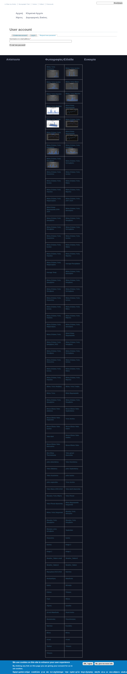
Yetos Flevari (70, 496)
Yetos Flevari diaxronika (55, 504)
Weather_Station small (54, 558)
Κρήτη (49, 585)
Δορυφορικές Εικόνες (36, 17)
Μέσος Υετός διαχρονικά (55, 512)
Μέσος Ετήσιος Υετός (73, 119)
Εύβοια (49, 592)
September (69, 530)
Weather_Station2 (53, 565)
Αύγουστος (50, 538)
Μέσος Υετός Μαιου (72, 82)
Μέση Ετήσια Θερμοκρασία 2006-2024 (53, 209)
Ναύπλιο (68, 572)
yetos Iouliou (70, 475)
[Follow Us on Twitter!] (87, 3)
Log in (33, 35)
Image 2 (49, 551)
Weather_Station (71, 565)
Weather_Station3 (72, 558)
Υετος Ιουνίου (70, 482)
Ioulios (68, 538)
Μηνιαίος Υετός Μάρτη (54, 496)
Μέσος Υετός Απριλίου (54, 94)
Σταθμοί (41, 4)
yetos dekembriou (53, 462)
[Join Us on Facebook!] (90, 3)
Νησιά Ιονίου (70, 612)
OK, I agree (88, 664)
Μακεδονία (69, 578)
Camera (34, 4)
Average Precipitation (73, 264)
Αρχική (19, 13)
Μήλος (68, 599)
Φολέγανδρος (51, 578)
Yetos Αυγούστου (52, 475)
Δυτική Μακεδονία (53, 612)
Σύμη (48, 599)
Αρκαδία (68, 606)
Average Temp (51, 272)
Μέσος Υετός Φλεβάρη (54, 106)
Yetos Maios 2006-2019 (55, 489)
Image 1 (68, 551)
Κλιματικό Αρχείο (34, 13)
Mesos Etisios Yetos (72, 445)
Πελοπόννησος (71, 619)
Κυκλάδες (69, 626)
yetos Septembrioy (72, 469)
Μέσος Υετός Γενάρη (53, 119)
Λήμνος (49, 606)
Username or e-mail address (20, 39)
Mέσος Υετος (51, 393)
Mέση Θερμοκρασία (72, 393)
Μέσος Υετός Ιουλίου (72, 68)
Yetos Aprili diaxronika (73, 489)
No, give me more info (104, 664)
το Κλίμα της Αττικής (10, 4)
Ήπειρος (68, 592)
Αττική (49, 639)
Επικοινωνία (50, 4)
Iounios (49, 545)
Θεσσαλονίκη (51, 619)
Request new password (48, 35)
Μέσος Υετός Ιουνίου (54, 82)
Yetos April (50, 436)
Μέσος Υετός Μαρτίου (73, 93)
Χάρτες (19, 17)
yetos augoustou (52, 482)
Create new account (20, 35)
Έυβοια (49, 646)
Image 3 (68, 545)
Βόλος (49, 633)
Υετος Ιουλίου (70, 419)
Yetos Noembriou (71, 462)
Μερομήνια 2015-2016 (54, 572)
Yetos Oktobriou (52, 469)
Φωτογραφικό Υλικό (24, 4)
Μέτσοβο (69, 585)
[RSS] (93, 3)
